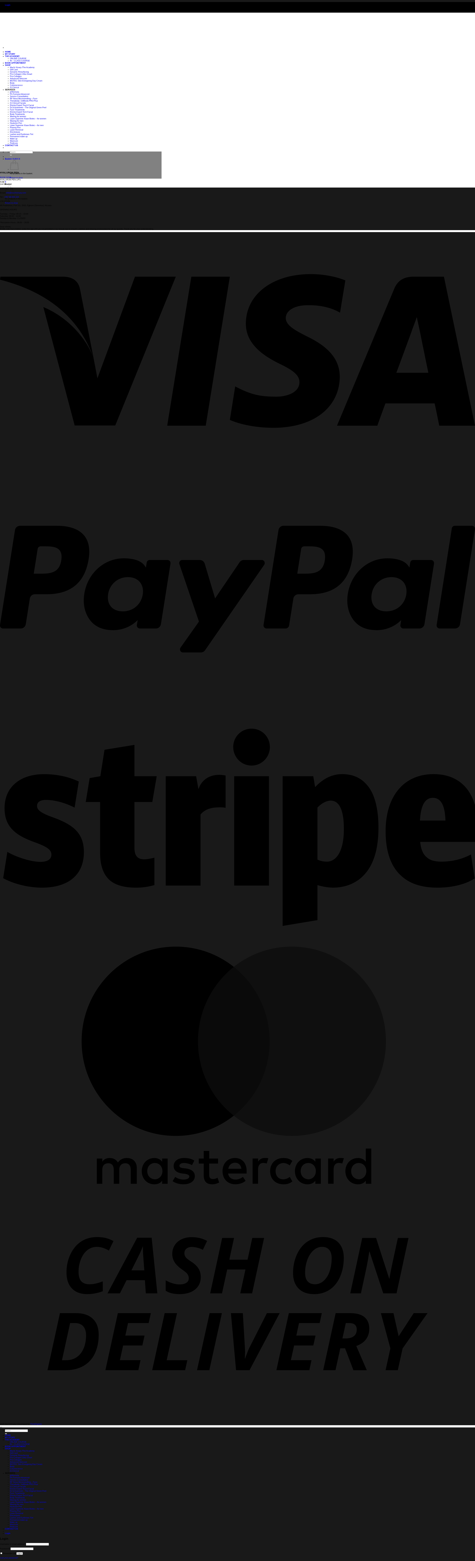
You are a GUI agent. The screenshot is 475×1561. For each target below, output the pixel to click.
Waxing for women (18, 1500)
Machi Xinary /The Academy (22, 67)
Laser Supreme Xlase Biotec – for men (27, 1509)
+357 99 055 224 (11, 197)
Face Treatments (17, 1493)
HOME (8, 52)
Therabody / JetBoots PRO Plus (24, 1484)
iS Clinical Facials (18, 1486)
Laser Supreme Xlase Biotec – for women (28, 1502)
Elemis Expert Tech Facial (21, 1495)
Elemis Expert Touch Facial (22, 1489)
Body (12, 83)
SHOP (8, 65)
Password (5, 1549)
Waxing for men (17, 1504)
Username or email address (12, 1544)
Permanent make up (19, 1520)
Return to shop (16, 178)
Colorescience (16, 85)
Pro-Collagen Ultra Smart (21, 74)
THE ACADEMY (12, 56)
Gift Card (14, 70)
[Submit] (6, 1433)
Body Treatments (17, 1498)
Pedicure (14, 1527)
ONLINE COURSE (18, 58)
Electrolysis (15, 1515)
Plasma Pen (15, 1511)
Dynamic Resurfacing (19, 72)
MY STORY (10, 54)
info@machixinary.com (16, 193)
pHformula (14, 1475)
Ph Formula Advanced (19, 1478)
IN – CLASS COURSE (20, 61)
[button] (7, 5)
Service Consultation (19, 1480)
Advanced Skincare (18, 78)
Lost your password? (9, 1558)
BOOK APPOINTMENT (15, 63)
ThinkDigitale (36, 1424)
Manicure (14, 1524)
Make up (13, 1522)
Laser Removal (16, 1513)
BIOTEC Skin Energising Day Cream (26, 81)
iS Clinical (14, 87)
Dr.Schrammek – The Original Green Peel (28, 1491)
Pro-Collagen (16, 76)
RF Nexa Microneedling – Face (23, 1482)
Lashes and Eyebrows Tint (21, 1518)
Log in (19, 1553)
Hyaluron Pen (16, 1507)
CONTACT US (11, 1529)
